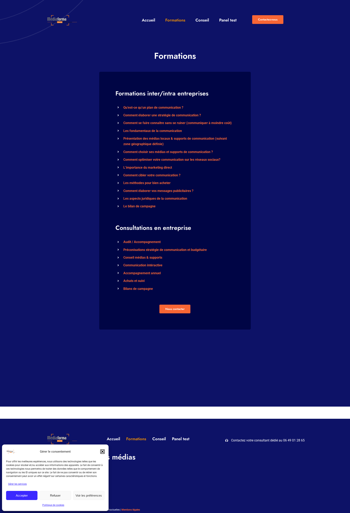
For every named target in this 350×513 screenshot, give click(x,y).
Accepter (22, 495)
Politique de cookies (53, 505)
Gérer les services (17, 484)
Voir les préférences (89, 495)
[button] (102, 452)
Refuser (55, 495)
